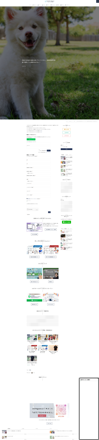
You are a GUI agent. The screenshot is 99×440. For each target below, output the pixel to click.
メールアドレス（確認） (30, 187)
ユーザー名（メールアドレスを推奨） (32, 156)
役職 (27, 179)
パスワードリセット (48, 152)
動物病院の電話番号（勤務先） (31, 175)
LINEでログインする (32, 139)
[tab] (63, 155)
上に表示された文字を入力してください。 (32, 203)
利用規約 (29, 198)
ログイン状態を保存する (43, 150)
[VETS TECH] (49, 1)
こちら (41, 130)
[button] (97, 1)
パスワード (28, 145)
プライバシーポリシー (34, 198)
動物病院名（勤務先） (30, 167)
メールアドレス (29, 183)
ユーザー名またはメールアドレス (31, 141)
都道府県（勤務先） (30, 171)
